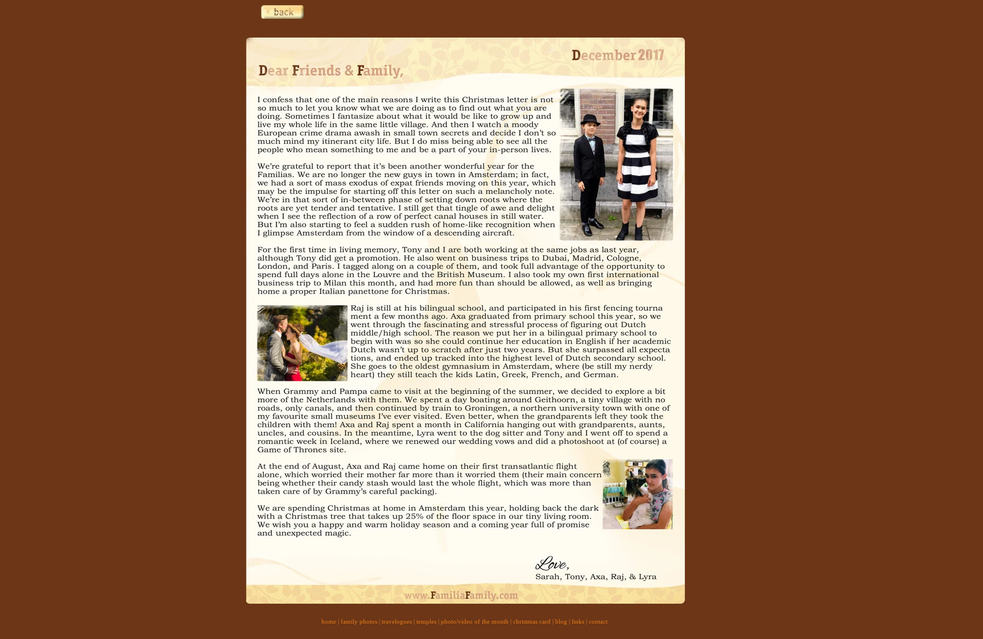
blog (561, 621)
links (578, 621)
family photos (359, 621)
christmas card (532, 621)
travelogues (397, 621)
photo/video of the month (475, 621)
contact (598, 621)
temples (426, 621)
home (328, 621)
